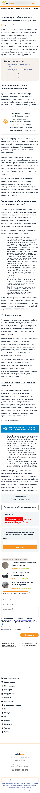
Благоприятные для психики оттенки (19, 77)
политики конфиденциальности (20, 620)
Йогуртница (9, 724)
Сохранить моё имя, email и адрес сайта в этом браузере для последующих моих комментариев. (18, 628)
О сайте (22, 783)
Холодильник (9, 713)
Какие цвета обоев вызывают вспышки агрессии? (19, 70)
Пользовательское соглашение (14, 790)
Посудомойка (9, 694)
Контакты (16, 783)
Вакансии (19, 785)
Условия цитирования (32, 783)
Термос (7, 728)
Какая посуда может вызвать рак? (20, 573)
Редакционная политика (14, 787)
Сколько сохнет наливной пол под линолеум (23, 563)
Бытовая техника (7, 9)
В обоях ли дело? (13, 74)
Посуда (13, 578)
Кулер (6, 732)
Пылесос (8, 697)
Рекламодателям (29, 790)
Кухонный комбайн (12, 678)
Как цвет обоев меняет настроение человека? (18, 65)
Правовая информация (29, 785)
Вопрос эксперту (26, 787)
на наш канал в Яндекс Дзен (18, 521)
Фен (6, 717)
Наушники (14, 588)
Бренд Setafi (6, 785)
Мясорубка (8, 701)
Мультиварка (9, 686)
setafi (20, 754)
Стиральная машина (12, 705)
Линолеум (14, 568)
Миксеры (8, 690)
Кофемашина (9, 682)
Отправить (29, 635)
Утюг (6, 709)
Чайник (7, 720)
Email (5, 538)
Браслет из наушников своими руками (22, 583)
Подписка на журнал (7, 783)
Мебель (36, 9)
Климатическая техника (23, 9)
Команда (13, 785)
